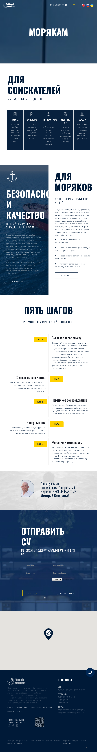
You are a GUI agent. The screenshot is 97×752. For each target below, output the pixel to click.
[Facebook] (13, 725)
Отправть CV (18, 281)
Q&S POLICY (20, 743)
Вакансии (65, 275)
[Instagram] (17, 725)
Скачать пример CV (59, 595)
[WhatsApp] (9, 725)
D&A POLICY (11, 743)
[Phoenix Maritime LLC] (12, 5)
